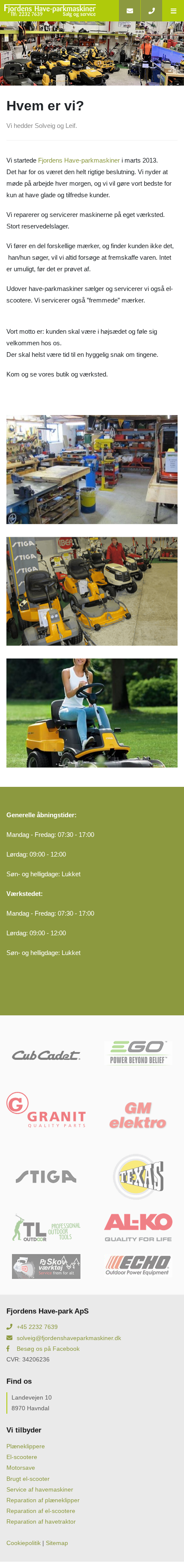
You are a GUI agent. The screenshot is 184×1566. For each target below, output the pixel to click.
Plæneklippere (25, 1446)
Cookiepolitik (23, 1542)
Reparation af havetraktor (41, 1521)
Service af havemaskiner (39, 1489)
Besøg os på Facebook (48, 1348)
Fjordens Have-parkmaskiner (79, 160)
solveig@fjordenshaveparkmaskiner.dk (69, 1338)
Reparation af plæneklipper (43, 1500)
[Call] (151, 10)
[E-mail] (129, 10)
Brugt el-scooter (28, 1478)
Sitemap (57, 1542)
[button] (173, 10)
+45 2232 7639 (37, 1326)
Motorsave (20, 1467)
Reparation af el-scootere (40, 1510)
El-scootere (21, 1456)
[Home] (59, 10)
